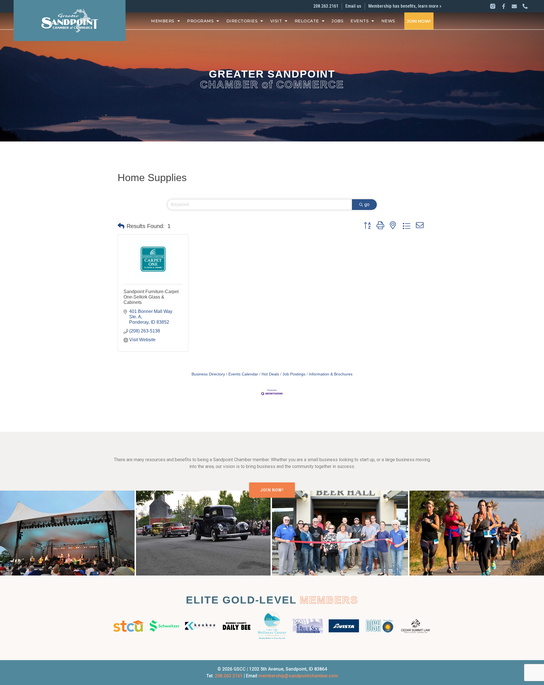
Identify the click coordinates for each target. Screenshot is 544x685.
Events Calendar (243, 374)
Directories (242, 20)
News (388, 20)
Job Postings (293, 374)
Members (163, 20)
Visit (276, 20)
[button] (121, 226)
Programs (200, 20)
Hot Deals (270, 374)
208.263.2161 (229, 675)
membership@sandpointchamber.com (298, 675)
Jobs (337, 20)
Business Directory (208, 374)
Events (359, 20)
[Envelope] (514, 6)
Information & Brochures (330, 374)
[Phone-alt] (525, 6)
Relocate (307, 20)
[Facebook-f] (503, 6)
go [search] (366, 204)
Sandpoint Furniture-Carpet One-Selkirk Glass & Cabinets (151, 297)
